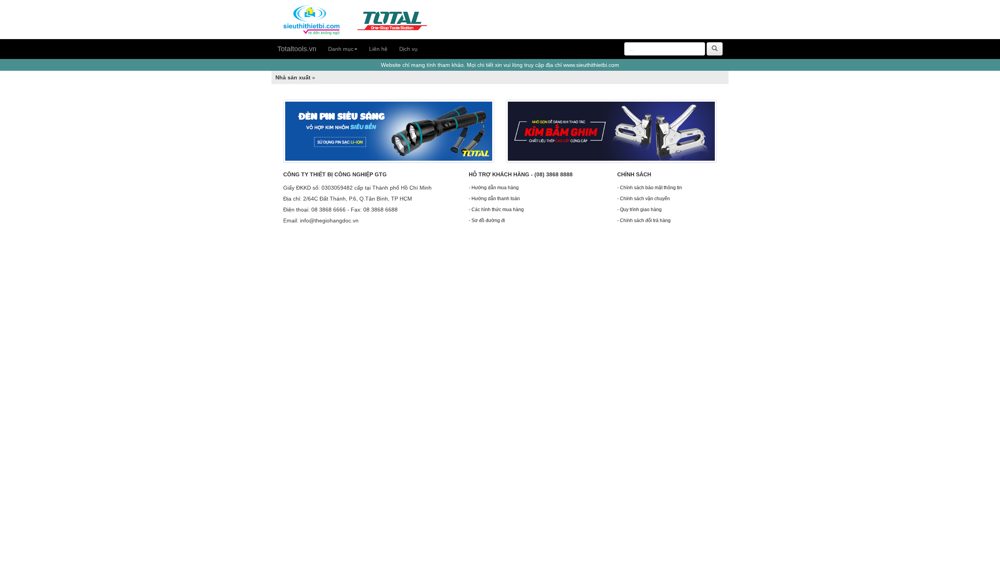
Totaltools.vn (296, 49)
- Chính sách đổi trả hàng (644, 220)
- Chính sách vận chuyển (643, 198)
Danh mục (341, 49)
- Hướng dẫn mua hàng (494, 187)
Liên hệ (378, 49)
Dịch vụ (408, 49)
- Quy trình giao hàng (639, 209)
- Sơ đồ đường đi (487, 220)
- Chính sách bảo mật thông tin (649, 187)
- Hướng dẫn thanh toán (494, 198)
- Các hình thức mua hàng (496, 209)
